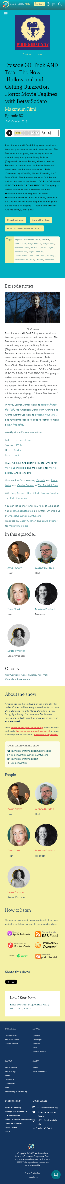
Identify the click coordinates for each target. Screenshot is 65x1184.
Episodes (36, 1036)
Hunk (16, 455)
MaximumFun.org (18, 526)
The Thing (50, 256)
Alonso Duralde (22, 260)
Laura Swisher (49, 521)
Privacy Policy (32, 1177)
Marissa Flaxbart (45, 609)
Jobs (7, 1088)
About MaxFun (11, 1068)
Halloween (35, 248)
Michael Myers (47, 248)
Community (9, 1084)
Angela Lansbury (35, 252)
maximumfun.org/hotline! (46, 734)
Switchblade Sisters (32, 240)
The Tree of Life (22, 440)
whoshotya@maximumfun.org (24, 516)
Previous (25, 54)
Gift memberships (12, 1116)
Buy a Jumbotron (39, 1072)
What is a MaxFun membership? (18, 1120)
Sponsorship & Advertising (16, 1092)
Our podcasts (11, 1036)
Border (17, 450)
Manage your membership (16, 1112)
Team (7, 1076)
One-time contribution (14, 1124)
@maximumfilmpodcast (24, 759)
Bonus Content (11, 1128)
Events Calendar (39, 1052)
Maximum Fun (21, 252)
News (34, 1048)
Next (42, 54)
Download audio (15, 220)
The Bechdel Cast (48, 485)
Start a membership (13, 1108)
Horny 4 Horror (36, 260)
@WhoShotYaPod (23, 511)
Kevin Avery (15, 567)
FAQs (7, 1132)
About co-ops (10, 1072)
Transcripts (37, 1040)
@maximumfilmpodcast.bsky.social (33, 731)
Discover (36, 1044)
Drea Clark (40, 256)
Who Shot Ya (20, 244)
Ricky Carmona (34, 244)
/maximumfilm (19, 763)
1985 (19, 445)
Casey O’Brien (28, 521)
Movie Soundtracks (15, 468)
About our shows (12, 1040)
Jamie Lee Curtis (22, 248)
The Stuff (45, 240)
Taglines (19, 240)
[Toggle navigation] (5, 13)
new (15, 425)
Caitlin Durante (25, 485)
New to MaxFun (11, 1044)
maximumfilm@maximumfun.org (27, 727)
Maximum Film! (20, 109)
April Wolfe (49, 260)
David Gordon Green (24, 256)
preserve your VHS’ (45, 415)
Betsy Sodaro (48, 244)
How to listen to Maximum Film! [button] (23, 228)
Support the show (41, 220)
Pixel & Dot (35, 1173)
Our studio (9, 1080)
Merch (35, 1068)
